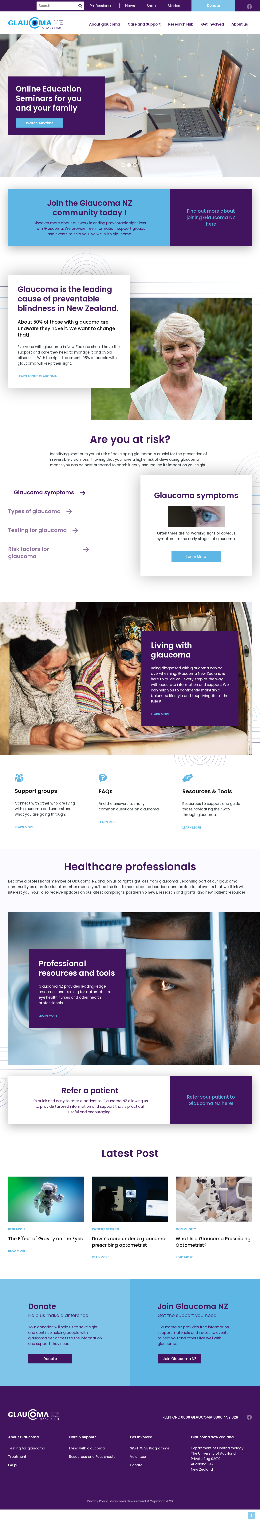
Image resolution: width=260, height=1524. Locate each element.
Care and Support (144, 24)
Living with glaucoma (87, 1448)
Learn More (196, 556)
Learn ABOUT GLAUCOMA (37, 376)
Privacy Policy (97, 1501)
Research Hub (181, 24)
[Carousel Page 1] (123, 165)
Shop (151, 5)
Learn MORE (160, 714)
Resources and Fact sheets (92, 1456)
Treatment (17, 1456)
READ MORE (17, 1250)
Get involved (212, 24)
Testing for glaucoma (26, 1448)
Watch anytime (39, 123)
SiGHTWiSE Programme (149, 1448)
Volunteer (138, 1456)
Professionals (101, 5)
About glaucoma (104, 24)
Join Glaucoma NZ (179, 1358)
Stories (174, 5)
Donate (213, 5)
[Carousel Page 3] (135, 165)
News (130, 5)
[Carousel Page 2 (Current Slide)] (129, 165)
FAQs (12, 1465)
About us (239, 24)
